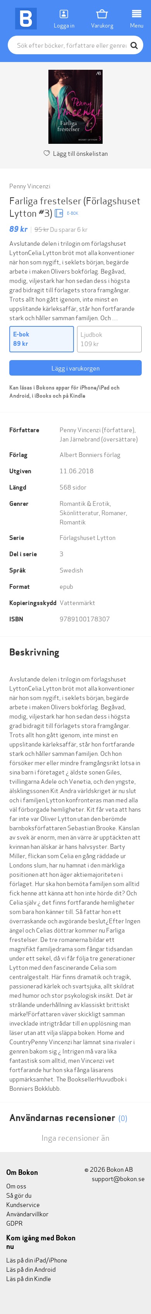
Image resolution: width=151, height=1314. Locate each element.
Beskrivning (34, 652)
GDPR (14, 1222)
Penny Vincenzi (29, 185)
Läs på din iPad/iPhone (36, 1259)
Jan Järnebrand (80, 438)
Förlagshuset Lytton (87, 537)
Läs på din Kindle (28, 1278)
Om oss (16, 1185)
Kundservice (23, 1204)
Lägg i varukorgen (75, 367)
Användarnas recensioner (68, 1118)
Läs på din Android (31, 1268)
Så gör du (18, 1194)
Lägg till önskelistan (80, 152)
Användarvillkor (27, 1213)
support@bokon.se (118, 1178)
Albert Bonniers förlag (90, 454)
